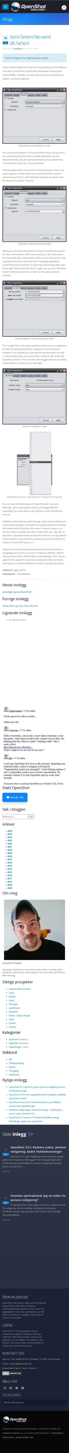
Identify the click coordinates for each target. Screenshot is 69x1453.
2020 (9, 849)
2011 (9, 878)
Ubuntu (12, 1027)
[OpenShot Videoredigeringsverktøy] (14, 1419)
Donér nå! (16, 797)
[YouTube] (22, 1388)
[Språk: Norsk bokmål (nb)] (64, 7)
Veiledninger (15, 1047)
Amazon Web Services (20, 988)
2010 (9, 881)
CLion (11, 992)
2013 (9, 872)
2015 (9, 865)
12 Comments (23, 574)
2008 (9, 888)
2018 (9, 856)
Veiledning (14, 1074)
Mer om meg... (9, 975)
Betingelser (7, 1437)
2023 (9, 840)
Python (12, 1023)
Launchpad (14, 1007)
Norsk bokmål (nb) (24, 1437)
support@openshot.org (20, 1363)
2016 (9, 862)
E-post (17, 1368)
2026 (9, 830)
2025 (9, 834)
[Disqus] (34, 663)
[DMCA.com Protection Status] (12, 1373)
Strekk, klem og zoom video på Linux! (20, 605)
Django (12, 996)
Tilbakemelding (16, 1063)
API (10, 1059)
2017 (9, 859)
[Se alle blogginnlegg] (30, 1134)
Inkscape (13, 1004)
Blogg (7, 19)
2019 (9, 853)
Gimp (11, 1000)
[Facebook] (4, 1388)
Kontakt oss (13, 1353)
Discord (33, 1368)
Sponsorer (11, 1395)
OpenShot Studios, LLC (12, 1433)
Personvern (56, 1433)
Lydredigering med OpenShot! (16, 591)
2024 (9, 837)
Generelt (13, 1039)
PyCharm (13, 1011)
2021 (9, 846)
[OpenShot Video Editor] (28, 6)
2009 (9, 884)
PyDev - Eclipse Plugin (19, 1015)
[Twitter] (10, 1388)
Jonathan (17, 48)
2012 (9, 875)
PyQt (11, 1019)
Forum (25, 1368)
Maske (12, 1067)
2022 (9, 843)
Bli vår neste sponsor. (14, 1402)
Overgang (13, 1070)
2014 (9, 868)
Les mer (6, 1171)
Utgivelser (14, 1043)
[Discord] (16, 1388)
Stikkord (9, 1052)
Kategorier (11, 1032)
